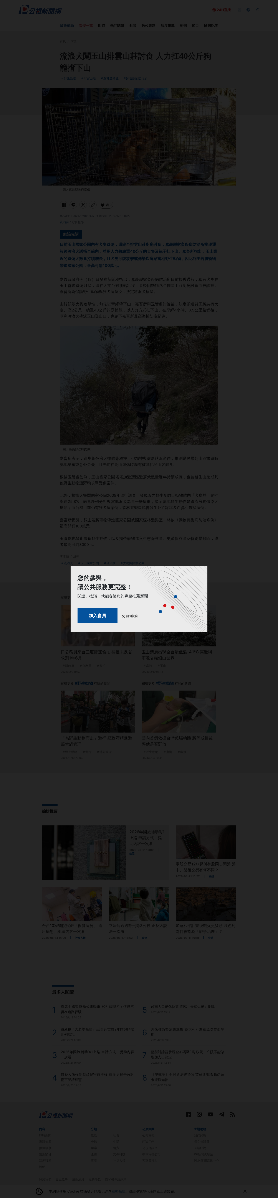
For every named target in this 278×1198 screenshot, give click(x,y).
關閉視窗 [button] (131, 616)
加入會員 (97, 615)
